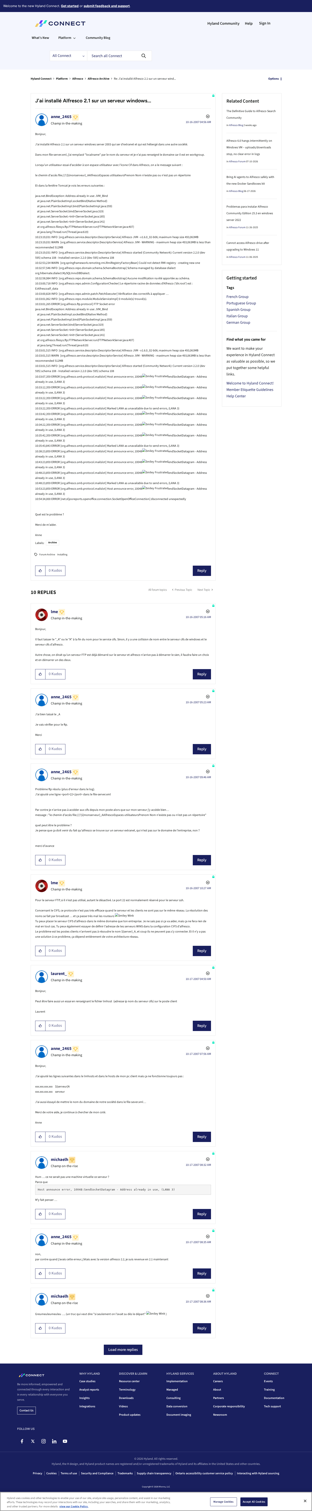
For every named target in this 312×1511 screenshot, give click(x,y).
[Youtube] (65, 1441)
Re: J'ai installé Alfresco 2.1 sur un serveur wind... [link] (145, 79)
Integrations (87, 1406)
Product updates (129, 1415)
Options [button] (273, 79)
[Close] (305, 1501)
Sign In (264, 23)
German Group (238, 322)
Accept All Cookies (254, 1501)
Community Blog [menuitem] (98, 37)
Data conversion (176, 1406)
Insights (84, 1398)
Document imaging (178, 1415)
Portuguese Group (241, 303)
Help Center (236, 396)
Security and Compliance (97, 1473)
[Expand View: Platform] (74, 38)
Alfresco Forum (237, 161)
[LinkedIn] (54, 1441)
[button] (40, 571)
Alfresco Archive (98, 79)
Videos (123, 1406)
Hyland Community (223, 23)
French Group (237, 296)
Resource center (129, 1381)
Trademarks (125, 1473)
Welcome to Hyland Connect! (250, 383)
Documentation (274, 1398)
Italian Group (237, 316)
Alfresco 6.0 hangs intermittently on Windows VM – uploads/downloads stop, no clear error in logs (249, 147)
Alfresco (77, 79)
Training (269, 1390)
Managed (172, 1390)
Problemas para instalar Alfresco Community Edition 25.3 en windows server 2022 (249, 213)
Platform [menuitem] (64, 37)
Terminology (127, 1390)
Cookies (51, 1473)
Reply (201, 570)
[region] (156, 1501)
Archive (52, 542)
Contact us (26, 1410)
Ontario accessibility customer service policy (204, 1473)
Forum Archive (47, 554)
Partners (218, 1398)
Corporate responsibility (229, 1406)
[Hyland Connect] (60, 23)
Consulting (173, 1398)
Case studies (87, 1381)
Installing (62, 554)
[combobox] (119, 56)
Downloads (126, 1398)
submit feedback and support (107, 6)
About (217, 1390)
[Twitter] (33, 1441)
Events (268, 1381)
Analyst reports (89, 1390)
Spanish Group (238, 309)
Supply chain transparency (154, 1473)
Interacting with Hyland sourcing (258, 1473)
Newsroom (220, 1415)
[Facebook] (22, 1441)
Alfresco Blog (236, 125)
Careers (218, 1381)
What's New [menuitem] (40, 37)
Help (249, 23)
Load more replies (123, 1349)
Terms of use (69, 1473)
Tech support (272, 1406)
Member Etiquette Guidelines (249, 389)
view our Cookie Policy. (73, 1506)
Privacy (37, 1473)
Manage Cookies (223, 1501)
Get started (70, 6)
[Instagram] (43, 1441)
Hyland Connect (41, 79)
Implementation (177, 1381)
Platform (62, 79)
